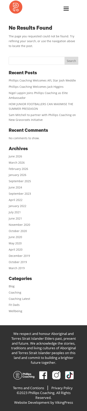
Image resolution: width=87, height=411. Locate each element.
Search (71, 61)
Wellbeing (15, 311)
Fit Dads (14, 305)
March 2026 (17, 162)
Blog (12, 286)
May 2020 (15, 243)
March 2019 (17, 268)
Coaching (15, 292)
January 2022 (17, 206)
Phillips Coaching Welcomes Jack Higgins (36, 87)
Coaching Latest (19, 299)
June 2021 (15, 218)
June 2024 (15, 187)
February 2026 (18, 169)
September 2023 (20, 194)
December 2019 (19, 256)
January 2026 (17, 175)
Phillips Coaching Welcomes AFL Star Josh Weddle (42, 80)
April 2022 (15, 200)
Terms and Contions (28, 388)
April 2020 (15, 249)
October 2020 (18, 231)
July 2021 (15, 212)
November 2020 (19, 225)
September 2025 (20, 181)
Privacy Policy (62, 388)
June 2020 (15, 237)
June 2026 (15, 156)
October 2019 (18, 262)
